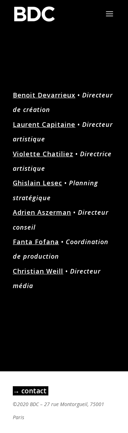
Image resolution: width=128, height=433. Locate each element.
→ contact (30, 390)
